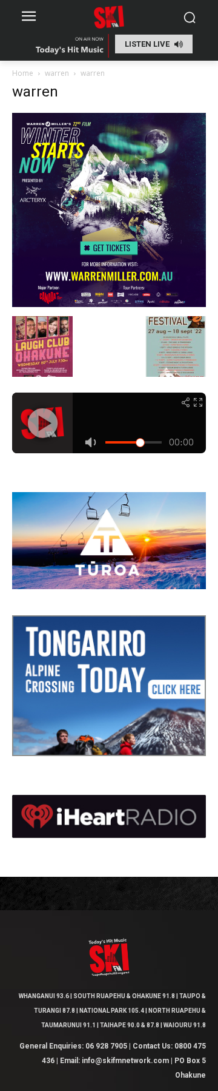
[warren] (109, 304)
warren (57, 73)
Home (22, 73)
